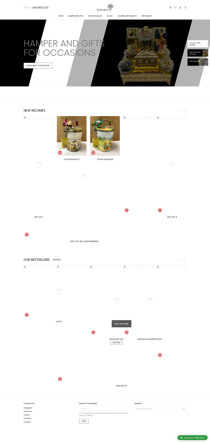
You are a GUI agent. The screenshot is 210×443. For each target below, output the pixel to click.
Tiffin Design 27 (72, 159)
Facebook (28, 411)
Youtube (27, 422)
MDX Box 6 (121, 386)
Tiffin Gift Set (116, 339)
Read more (117, 343)
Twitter (27, 415)
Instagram (28, 407)
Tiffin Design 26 (105, 159)
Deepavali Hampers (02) (150, 339)
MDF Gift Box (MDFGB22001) (84, 241)
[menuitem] (60, 16)
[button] (27, 235)
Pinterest (27, 418)
